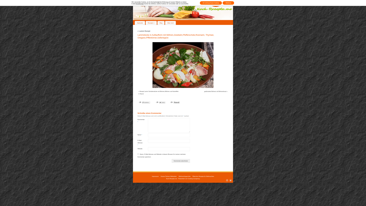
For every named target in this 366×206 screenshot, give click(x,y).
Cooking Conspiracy (194, 178)
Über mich (170, 23)
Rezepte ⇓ (151, 23)
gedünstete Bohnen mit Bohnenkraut (215, 91)
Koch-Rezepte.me (171, 178)
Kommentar (140, 121)
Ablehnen (228, 3)
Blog (161, 23)
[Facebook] (227, 180)
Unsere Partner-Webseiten (169, 176)
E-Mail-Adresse (140, 143)
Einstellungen (140, 4)
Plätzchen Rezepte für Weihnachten (203, 176)
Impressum (155, 176)
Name (140, 135)
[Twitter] (230, 180)
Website (140, 148)
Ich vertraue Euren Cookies (211, 3)
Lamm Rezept (144, 31)
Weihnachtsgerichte (185, 176)
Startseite (140, 23)
